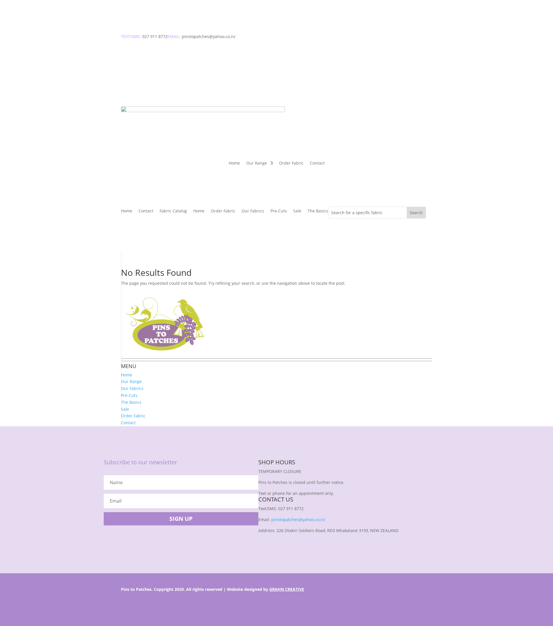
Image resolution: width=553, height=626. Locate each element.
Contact (317, 163)
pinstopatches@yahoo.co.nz (298, 519)
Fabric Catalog (173, 211)
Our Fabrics (253, 211)
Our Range (256, 163)
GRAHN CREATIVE (286, 589)
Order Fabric (291, 163)
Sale (297, 211)
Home (234, 163)
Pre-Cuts (278, 211)
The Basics (318, 211)
